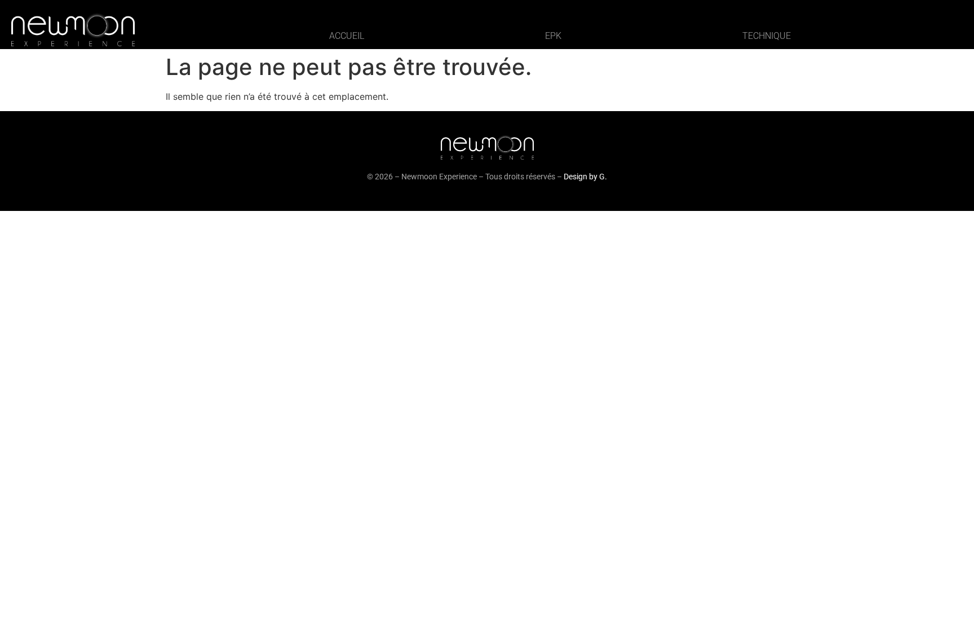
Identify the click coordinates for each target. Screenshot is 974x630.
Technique (766, 35)
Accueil (346, 35)
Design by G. (585, 176)
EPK (553, 35)
